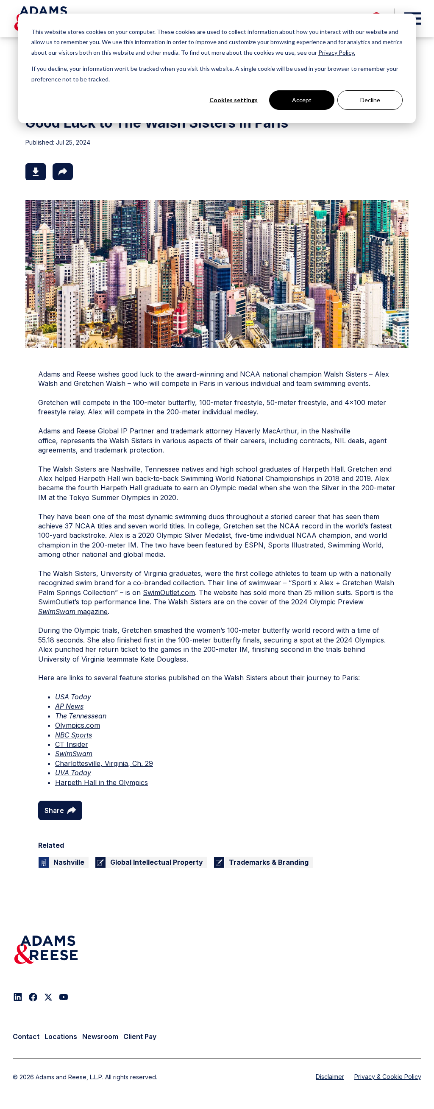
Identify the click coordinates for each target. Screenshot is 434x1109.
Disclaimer (330, 1076)
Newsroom (100, 1036)
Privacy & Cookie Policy (387, 1076)
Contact (26, 1036)
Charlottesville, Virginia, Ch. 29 (104, 763)
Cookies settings (233, 99)
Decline (370, 99)
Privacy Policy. (336, 52)
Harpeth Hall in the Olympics (101, 782)
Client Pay (139, 1036)
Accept (302, 99)
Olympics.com (77, 725)
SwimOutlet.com (169, 592)
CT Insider (71, 744)
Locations (61, 1036)
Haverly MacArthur (266, 431)
